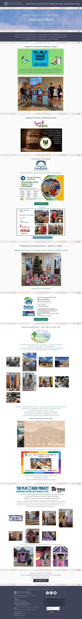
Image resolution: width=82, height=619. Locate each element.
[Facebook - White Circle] (47, 592)
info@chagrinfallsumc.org (19, 613)
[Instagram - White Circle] (51, 592)
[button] (63, 446)
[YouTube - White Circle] (55, 592)
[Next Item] (61, 94)
